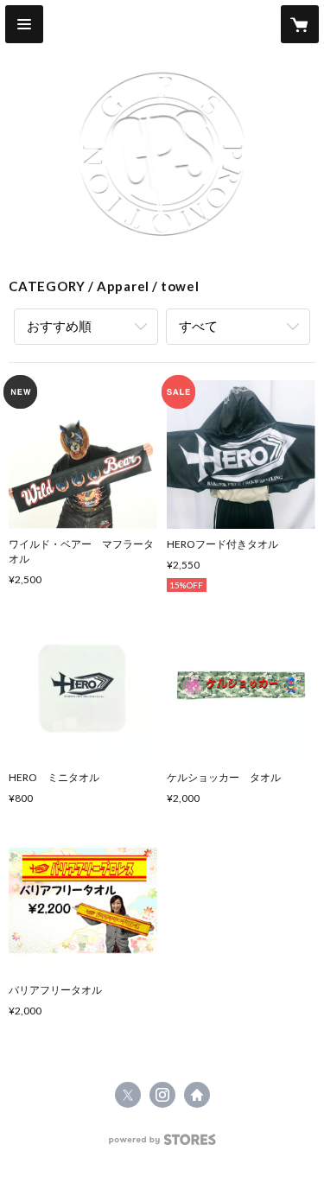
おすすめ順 (59, 326)
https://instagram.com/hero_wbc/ (162, 1095)
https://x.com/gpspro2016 (128, 1095)
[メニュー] (24, 24)
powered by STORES (162, 1144)
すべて (198, 326)
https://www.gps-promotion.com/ (197, 1095)
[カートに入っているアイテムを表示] (300, 24)
